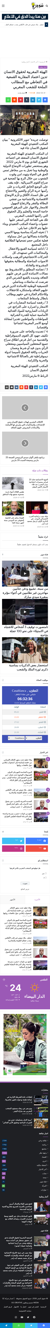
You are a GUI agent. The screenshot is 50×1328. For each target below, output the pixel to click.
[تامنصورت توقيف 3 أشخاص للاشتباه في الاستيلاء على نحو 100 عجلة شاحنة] (25, 612)
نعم (43, 873)
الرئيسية (42, 62)
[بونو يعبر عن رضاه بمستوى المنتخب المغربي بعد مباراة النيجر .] (41, 1112)
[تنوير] (37, 6)
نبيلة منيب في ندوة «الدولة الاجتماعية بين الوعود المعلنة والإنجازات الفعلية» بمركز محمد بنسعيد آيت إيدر (18, 1255)
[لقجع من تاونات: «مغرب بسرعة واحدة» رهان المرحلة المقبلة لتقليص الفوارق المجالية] (41, 817)
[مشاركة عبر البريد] (12, 387)
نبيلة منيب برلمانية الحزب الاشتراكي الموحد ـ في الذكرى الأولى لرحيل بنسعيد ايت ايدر (37, 520)
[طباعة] (7, 387)
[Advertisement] (25, 42)
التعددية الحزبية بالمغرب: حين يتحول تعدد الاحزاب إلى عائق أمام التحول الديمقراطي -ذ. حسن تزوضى (18, 804)
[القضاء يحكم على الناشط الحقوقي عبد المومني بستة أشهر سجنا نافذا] (13, 508)
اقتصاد (44, 1157)
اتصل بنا (23, 1307)
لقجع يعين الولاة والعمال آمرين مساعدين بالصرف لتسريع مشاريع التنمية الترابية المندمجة (17, 1206)
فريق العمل (8, 1307)
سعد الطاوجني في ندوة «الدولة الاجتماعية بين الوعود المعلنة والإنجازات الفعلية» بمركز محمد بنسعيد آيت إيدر (17, 1283)
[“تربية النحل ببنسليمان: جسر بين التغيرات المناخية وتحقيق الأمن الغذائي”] (41, 1123)
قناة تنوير (43, 1182)
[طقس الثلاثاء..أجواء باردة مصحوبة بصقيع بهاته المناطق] (13, 483)
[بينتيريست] (20, 99)
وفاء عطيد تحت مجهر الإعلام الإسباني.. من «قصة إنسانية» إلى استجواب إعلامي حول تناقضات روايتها (17, 762)
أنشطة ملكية (42, 1165)
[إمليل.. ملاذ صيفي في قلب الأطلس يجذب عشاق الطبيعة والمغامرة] (41, 793)
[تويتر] (39, 99)
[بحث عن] (47, 7)
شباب (44, 1173)
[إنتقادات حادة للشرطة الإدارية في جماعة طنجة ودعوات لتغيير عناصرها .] (41, 1100)
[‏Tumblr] (26, 99)
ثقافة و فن (42, 1140)
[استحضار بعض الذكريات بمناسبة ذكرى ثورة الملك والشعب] (25, 650)
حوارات (44, 1190)
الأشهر (12, 899)
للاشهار (16, 1307)
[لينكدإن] (32, 99)
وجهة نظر (43, 1153)
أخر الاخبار (34, 62)
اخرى (44, 1161)
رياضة (44, 1145)
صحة (45, 1178)
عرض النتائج (25, 889)
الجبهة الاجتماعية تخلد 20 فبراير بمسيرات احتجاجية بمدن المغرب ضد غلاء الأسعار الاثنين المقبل (38, 483)
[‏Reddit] (14, 99)
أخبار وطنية (25, 62)
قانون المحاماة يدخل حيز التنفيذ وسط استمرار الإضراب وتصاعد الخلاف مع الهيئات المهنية (18, 1219)
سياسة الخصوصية (25, 1311)
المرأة (44, 1186)
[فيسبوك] (45, 99)
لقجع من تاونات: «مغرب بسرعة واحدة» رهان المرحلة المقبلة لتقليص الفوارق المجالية (17, 816)
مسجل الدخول (32, 544)
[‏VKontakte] (16, 387)
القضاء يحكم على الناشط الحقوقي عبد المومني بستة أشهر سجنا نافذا (14, 520)
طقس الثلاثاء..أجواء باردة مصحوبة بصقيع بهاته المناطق (13, 493)
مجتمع (44, 1149)
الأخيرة (37, 899)
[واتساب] (8, 99)
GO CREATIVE (16, 1303)
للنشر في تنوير (33, 1307)
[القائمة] (3, 7)
